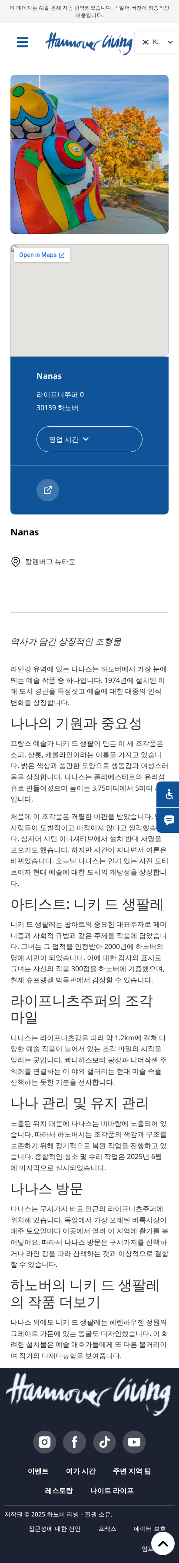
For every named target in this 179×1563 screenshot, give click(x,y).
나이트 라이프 (112, 1490)
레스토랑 (59, 1490)
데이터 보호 (150, 1528)
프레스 (107, 1528)
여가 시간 (81, 1471)
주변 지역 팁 (132, 1471)
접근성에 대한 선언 (55, 1528)
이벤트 (38, 1471)
